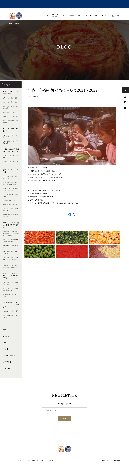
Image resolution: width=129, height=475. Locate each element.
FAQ (64, 15)
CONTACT (104, 15)
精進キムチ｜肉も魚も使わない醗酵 (11, 107)
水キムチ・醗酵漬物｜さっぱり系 (11, 121)
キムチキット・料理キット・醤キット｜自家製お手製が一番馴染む (11, 233)
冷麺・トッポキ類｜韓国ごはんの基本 (11, 252)
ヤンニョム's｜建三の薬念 (10, 311)
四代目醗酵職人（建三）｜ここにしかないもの (11, 305)
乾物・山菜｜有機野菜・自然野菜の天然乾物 (11, 240)
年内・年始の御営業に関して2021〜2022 (62, 90)
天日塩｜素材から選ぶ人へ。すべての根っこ (11, 150)
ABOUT (6, 336)
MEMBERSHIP (82, 15)
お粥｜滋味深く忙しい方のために (11, 195)
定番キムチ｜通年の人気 (10, 102)
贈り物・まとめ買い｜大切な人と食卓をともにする (11, 276)
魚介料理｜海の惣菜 (9, 200)
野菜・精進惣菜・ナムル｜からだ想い (11, 177)
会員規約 (51, 460)
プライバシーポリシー (15, 460)
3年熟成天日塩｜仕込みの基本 (10, 156)
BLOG (71, 15)
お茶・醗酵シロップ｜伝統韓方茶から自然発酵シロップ (11, 259)
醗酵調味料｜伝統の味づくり (11, 246)
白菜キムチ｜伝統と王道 (10, 98)
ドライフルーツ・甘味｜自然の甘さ (11, 209)
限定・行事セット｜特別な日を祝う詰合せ (11, 289)
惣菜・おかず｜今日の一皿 (11, 171)
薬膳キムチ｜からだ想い (10, 112)
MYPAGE (93, 15)
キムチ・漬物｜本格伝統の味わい (11, 93)
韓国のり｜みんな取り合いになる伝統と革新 (11, 189)
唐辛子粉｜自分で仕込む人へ (11, 130)
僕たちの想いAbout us (56, 15)
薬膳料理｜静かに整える (10, 204)
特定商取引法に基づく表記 (35, 460)
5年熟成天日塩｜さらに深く (10, 162)
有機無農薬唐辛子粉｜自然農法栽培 (11, 142)
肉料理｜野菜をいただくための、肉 (11, 215)
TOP (47, 15)
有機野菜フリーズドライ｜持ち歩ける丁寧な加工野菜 (11, 266)
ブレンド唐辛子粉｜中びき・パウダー (10, 136)
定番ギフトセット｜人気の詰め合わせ (11, 283)
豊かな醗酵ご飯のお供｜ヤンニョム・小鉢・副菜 (11, 183)
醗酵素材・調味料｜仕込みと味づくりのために (11, 225)
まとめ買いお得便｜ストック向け (11, 295)
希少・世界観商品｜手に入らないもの (11, 316)
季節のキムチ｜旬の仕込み (11, 116)
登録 (64, 418)
